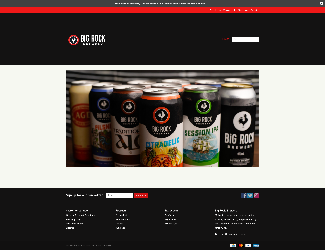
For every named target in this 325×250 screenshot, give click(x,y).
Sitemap (70, 228)
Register (169, 215)
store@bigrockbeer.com (232, 234)
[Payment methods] (232, 245)
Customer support (75, 223)
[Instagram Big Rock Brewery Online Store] (256, 195)
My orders (170, 219)
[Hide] (321, 3)
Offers (119, 223)
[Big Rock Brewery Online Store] (116, 39)
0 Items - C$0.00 (221, 10)
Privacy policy (73, 219)
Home (225, 39)
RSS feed (120, 228)
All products (122, 215)
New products (123, 219)
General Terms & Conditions (81, 215)
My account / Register (248, 10)
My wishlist (171, 223)
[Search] (235, 39)
